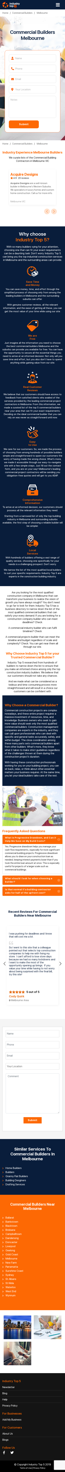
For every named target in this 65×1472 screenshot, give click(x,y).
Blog (4, 1393)
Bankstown (12, 1221)
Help (4, 1399)
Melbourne (42, 13)
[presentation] (47, 211)
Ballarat (10, 1217)
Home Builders (14, 1168)
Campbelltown (14, 1234)
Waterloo (11, 1287)
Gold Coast (12, 1254)
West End (11, 1291)
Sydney (10, 1275)
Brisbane (10, 1230)
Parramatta (12, 1266)
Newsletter (8, 1387)
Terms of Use (26, 1468)
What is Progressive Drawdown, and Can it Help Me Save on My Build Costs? (30, 839)
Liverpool (10, 1246)
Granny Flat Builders (17, 1176)
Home (5, 13)
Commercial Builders (22, 13)
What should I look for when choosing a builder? (28, 880)
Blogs (5, 1439)
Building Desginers (16, 1180)
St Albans (11, 1279)
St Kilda (10, 1283)
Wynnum (10, 1295)
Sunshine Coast (14, 1271)
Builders (10, 1172)
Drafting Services (15, 1184)
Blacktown (11, 1226)
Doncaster (11, 1242)
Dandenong (12, 1238)
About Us (7, 1433)
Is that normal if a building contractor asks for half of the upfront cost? (28, 891)
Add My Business (11, 1419)
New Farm (11, 1262)
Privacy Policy (10, 1405)
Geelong (10, 1250)
